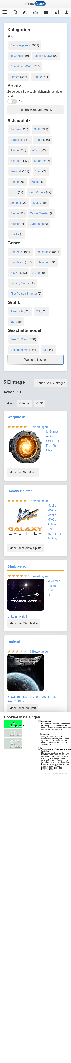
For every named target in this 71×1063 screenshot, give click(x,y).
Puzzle (14, 272)
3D (12, 321)
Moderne (40, 160)
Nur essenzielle (16, 733)
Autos (35, 181)
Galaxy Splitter (19, 491)
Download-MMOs (21, 66)
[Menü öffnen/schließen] (4, 12)
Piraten (15, 181)
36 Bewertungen (39, 651)
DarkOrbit (15, 642)
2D (38, 311)
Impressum (45, 773)
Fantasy (15, 129)
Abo (45, 349)
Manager (43, 262)
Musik (37, 202)
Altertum (15, 160)
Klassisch (16, 311)
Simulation (17, 262)
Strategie (16, 251)
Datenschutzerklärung (61, 773)
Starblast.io (16, 566)
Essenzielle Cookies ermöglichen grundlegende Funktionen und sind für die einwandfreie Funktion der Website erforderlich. (56, 725)
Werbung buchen (35, 359)
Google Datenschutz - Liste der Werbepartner (51, 768)
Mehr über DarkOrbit (22, 708)
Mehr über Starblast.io (23, 623)
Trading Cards (19, 283)
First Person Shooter (23, 293)
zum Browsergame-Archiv (35, 109)
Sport (38, 171)
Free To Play (18, 339)
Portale (37, 76)
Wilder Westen (39, 213)
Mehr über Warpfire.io (23, 472)
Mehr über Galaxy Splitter (25, 548)
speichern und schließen (16, 743)
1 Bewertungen (38, 427)
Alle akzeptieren (16, 724)
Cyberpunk (36, 223)
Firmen (14, 76)
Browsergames (20, 45)
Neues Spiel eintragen (50, 383)
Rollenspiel (44, 251)
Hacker (15, 223)
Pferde (14, 213)
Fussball (15, 171)
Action (36, 272)
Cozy (13, 192)
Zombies (16, 202)
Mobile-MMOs (43, 55)
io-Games (16, 55)
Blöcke (14, 234)
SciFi (37, 129)
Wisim (36, 150)
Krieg (38, 139)
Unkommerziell (20, 349)
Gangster (16, 139)
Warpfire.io (16, 417)
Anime (14, 150)
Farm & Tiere (37, 192)
